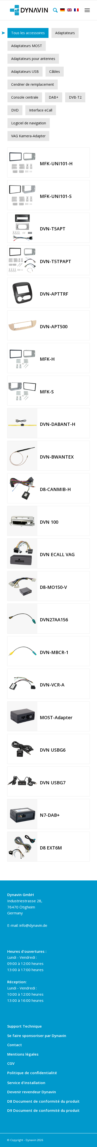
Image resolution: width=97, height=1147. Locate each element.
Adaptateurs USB (25, 71)
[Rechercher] (54, 10)
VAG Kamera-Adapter (28, 136)
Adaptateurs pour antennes (33, 58)
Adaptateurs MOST (26, 45)
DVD (15, 110)
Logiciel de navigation (28, 123)
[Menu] (86, 10)
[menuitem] (54, 10)
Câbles (54, 71)
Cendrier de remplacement (32, 84)
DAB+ (53, 97)
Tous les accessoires (28, 32)
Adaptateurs (65, 32)
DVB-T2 (75, 97)
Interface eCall (40, 110)
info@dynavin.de (33, 925)
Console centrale (24, 97)
